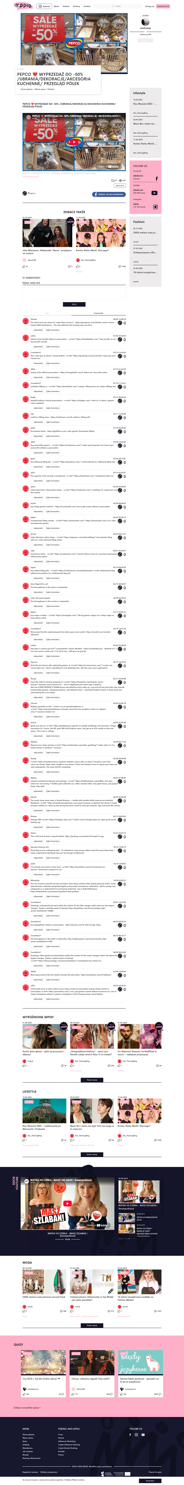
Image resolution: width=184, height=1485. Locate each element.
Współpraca (28, 1448)
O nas (60, 1434)
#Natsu (79, 271)
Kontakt (61, 1451)
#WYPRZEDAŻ (37, 173)
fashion (28, 1273)
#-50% (47, 173)
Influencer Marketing (66, 1441)
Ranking (76, 6)
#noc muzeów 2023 (31, 1145)
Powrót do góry (155, 1472)
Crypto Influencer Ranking (69, 1445)
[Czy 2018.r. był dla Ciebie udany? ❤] (43, 1362)
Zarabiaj (87, 6)
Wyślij (74, 304)
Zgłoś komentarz (52, 330)
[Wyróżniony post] (70, 222)
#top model (75, 1316)
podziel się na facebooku (110, 194)
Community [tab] (98, 313)
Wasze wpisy (28, 1438)
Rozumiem (150, 1481)
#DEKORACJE (67, 173)
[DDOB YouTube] (143, 1436)
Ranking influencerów (31, 1458)
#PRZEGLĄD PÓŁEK (31, 176)
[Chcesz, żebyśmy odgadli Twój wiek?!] (92, 1362)
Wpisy (56, 6)
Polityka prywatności (48, 1472)
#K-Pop (90, 1145)
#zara (25, 1316)
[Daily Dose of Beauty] (23, 6)
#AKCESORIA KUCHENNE (85, 173)
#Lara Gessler (76, 1071)
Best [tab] (47, 313)
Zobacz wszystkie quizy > (27, 1407)
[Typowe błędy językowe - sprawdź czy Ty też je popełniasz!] (140, 1362)
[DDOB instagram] (136, 1436)
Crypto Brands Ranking (67, 1448)
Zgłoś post (120, 186)
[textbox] (74, 293)
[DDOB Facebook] (130, 1436)
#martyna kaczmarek (89, 1316)
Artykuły (26, 1445)
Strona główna (28, 1434)
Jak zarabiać (28, 1451)
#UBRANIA (55, 173)
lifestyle (29, 222)
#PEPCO (26, 173)
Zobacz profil (145, 34)
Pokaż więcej (92, 1080)
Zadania (66, 6)
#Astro (83, 1145)
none (123, 1354)
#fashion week (124, 1316)
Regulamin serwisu (30, 1472)
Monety (26, 1455)
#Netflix (121, 1071)
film (122, 1027)
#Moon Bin (74, 1145)
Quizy (25, 1441)
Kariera (61, 1438)
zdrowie (29, 1027)
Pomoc (61, 1455)
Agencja (46, 6)
